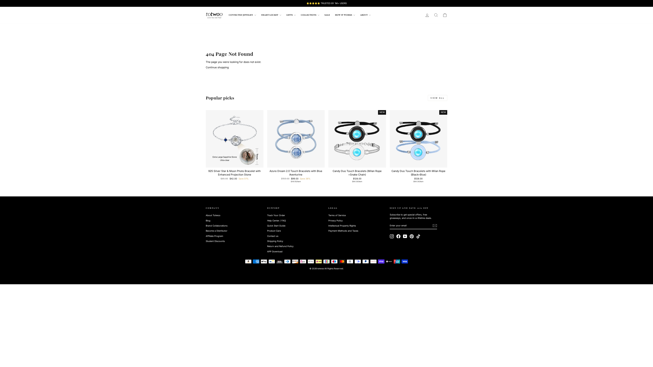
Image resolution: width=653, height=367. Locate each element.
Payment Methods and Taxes (343, 231)
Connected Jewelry (241, 15)
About (364, 15)
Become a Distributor (216, 231)
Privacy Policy (335, 220)
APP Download (274, 251)
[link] (214, 15)
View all (437, 98)
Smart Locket (270, 15)
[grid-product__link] (234, 139)
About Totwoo (213, 215)
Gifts (289, 15)
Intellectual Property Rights (342, 225)
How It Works (344, 15)
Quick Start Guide (276, 225)
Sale (327, 15)
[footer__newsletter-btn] (435, 226)
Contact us (272, 236)
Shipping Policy (275, 241)
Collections (309, 15)
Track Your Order (276, 215)
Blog (208, 220)
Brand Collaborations (217, 225)
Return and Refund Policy (280, 246)
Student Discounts (215, 241)
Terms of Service (337, 215)
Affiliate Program (214, 236)
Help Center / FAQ (276, 220)
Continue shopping (217, 67)
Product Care (274, 231)
